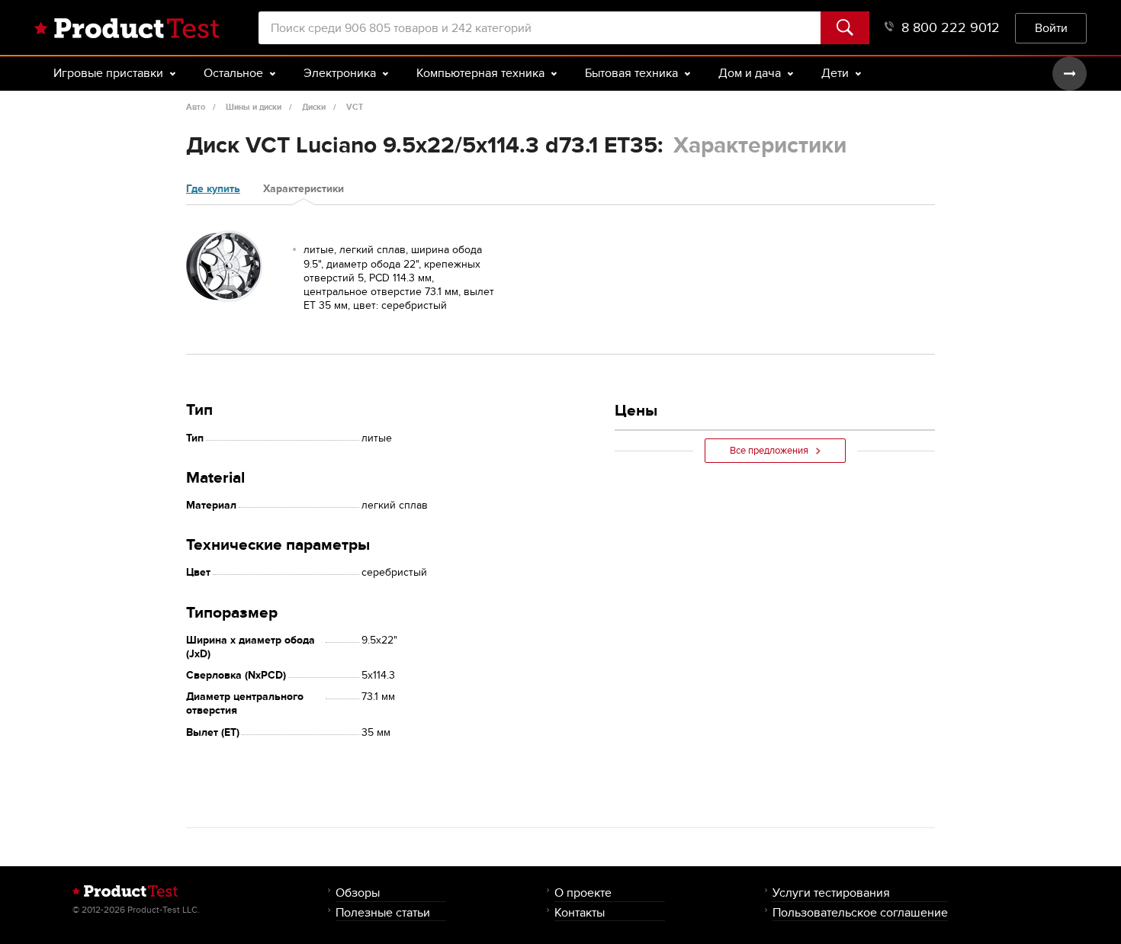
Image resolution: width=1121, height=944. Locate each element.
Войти (1051, 28)
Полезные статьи (383, 912)
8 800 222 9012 (950, 28)
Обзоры (358, 892)
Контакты (579, 912)
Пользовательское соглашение (860, 912)
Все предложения (769, 451)
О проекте (583, 892)
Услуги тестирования (831, 892)
